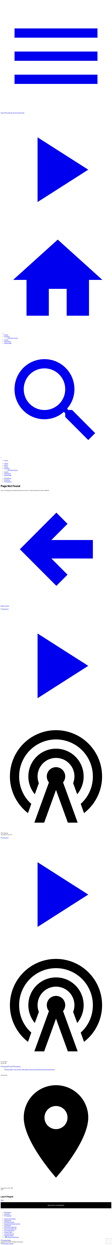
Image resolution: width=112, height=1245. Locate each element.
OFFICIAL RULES (13, 338)
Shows (6, 335)
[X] (7, 480)
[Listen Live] (56, 664)
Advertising (7, 341)
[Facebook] (7, 478)
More (2, 1200)
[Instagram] (8, 481)
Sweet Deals (7, 343)
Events (6, 340)
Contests (7, 336)
